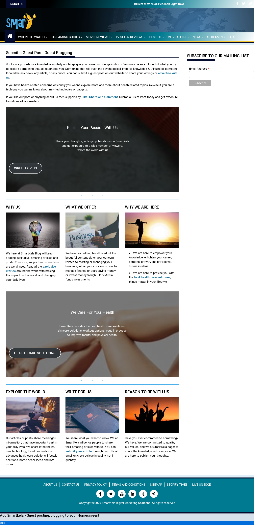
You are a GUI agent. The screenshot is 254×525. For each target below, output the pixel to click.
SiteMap (156, 484)
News (196, 37)
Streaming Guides (65, 37)
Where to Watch (31, 37)
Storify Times (177, 484)
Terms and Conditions (128, 484)
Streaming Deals (221, 37)
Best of (155, 37)
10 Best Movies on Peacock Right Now (91, 4)
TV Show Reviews (129, 37)
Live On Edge (201, 484)
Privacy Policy (95, 484)
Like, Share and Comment (100, 97)
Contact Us (71, 484)
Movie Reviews (98, 37)
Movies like (177, 37)
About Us (50, 484)
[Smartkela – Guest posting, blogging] (10, 35)
